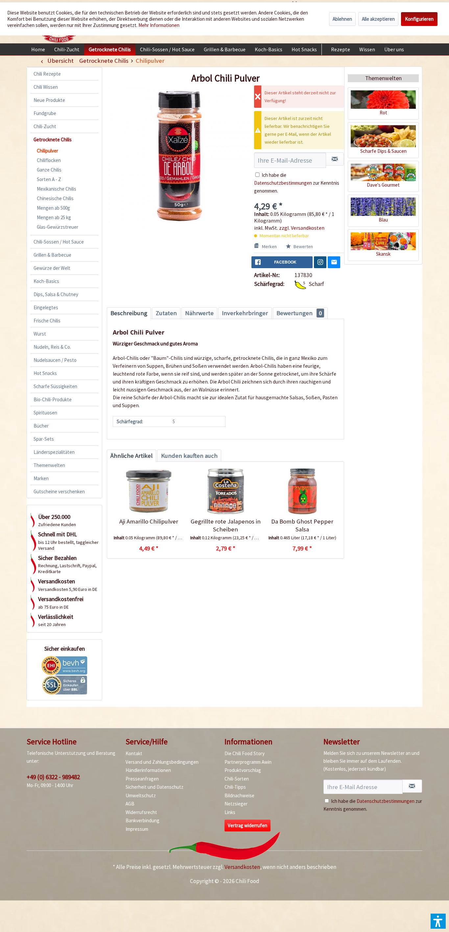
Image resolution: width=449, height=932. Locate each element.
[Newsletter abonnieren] (412, 786)
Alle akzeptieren (378, 19)
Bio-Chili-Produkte (53, 399)
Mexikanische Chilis (56, 189)
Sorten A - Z (49, 179)
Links (230, 812)
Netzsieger (236, 804)
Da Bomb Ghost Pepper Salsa (302, 525)
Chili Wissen (46, 87)
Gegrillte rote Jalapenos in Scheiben (225, 525)
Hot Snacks (45, 373)
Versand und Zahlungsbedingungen (162, 762)
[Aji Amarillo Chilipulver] (149, 491)
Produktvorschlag (243, 770)
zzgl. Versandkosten (301, 227)
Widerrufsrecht (141, 812)
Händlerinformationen (148, 770)
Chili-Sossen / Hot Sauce (59, 242)
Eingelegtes (46, 307)
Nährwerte (199, 313)
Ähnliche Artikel (131, 455)
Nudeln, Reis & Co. (52, 347)
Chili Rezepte (47, 74)
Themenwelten (49, 465)
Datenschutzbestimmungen (283, 183)
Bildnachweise (239, 795)
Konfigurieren (419, 19)
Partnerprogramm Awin (248, 762)
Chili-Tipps (235, 787)
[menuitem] (38, 49)
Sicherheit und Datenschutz (154, 787)
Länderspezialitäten (54, 452)
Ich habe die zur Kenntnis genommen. (296, 183)
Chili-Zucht (45, 126)
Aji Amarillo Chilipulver (148, 521)
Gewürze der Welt (52, 268)
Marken (41, 478)
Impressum (137, 829)
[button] (438, 921)
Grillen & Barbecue (52, 255)
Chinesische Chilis (55, 198)
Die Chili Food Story (245, 753)
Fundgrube (45, 113)
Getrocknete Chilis (53, 139)
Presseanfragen (142, 779)
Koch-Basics (46, 281)
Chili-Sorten (237, 779)
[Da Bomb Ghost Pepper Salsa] (302, 491)
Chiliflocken (49, 160)
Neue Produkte (49, 100)
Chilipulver (47, 151)
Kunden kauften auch (189, 455)
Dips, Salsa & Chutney (56, 294)
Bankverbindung (142, 820)
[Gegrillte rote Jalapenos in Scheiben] (225, 491)
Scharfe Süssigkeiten (55, 386)
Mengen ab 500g (53, 208)
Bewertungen (299, 313)
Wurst (40, 334)
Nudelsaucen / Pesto (55, 360)
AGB (130, 804)
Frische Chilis (47, 320)
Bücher (41, 426)
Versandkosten (242, 867)
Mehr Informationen (158, 25)
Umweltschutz (141, 795)
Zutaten (166, 313)
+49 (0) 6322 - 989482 (53, 777)
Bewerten (303, 246)
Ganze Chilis (49, 170)
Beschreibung (128, 313)
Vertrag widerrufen (247, 825)
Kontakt (134, 753)
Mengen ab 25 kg (54, 217)
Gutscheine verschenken (59, 491)
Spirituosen (45, 412)
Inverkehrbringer (245, 313)
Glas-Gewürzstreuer (57, 227)
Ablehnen (342, 19)
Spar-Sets (44, 439)
